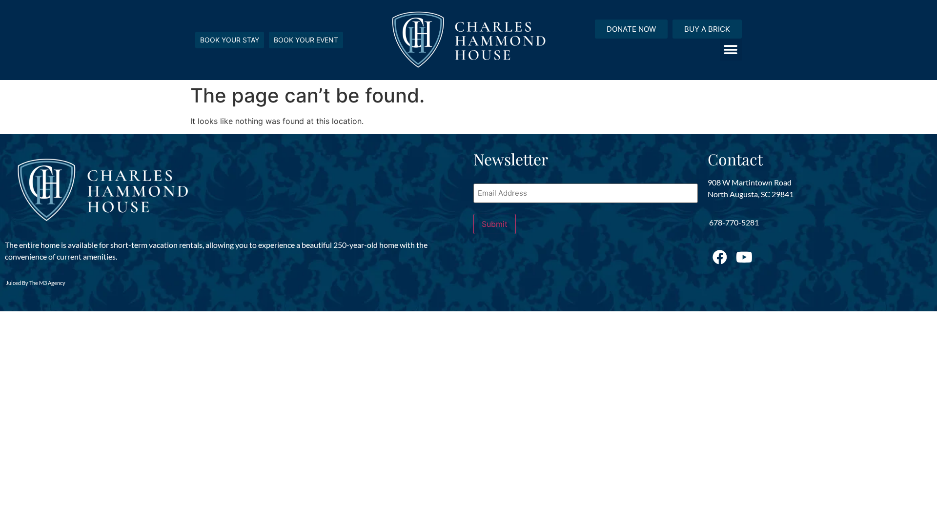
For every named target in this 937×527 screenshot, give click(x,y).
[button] (731, 50)
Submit (495, 224)
